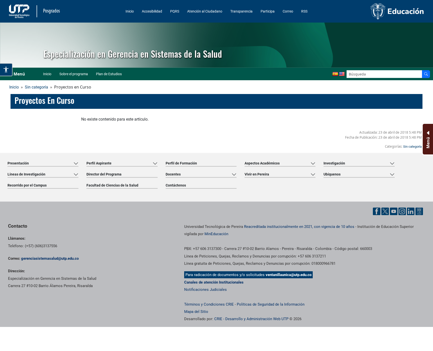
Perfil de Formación (181, 163)
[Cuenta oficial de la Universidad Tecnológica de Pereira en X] (385, 211)
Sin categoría (36, 87)
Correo (288, 11)
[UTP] (20, 11)
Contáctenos (176, 185)
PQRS (174, 11)
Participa (268, 11)
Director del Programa (104, 174)
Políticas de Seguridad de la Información (270, 304)
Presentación (18, 163)
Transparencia (241, 11)
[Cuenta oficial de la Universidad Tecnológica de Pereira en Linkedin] (410, 211)
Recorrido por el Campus (27, 185)
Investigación (334, 163)
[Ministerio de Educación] (376, 11)
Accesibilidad (152, 11)
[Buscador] (426, 74)
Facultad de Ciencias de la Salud (112, 185)
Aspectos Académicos (262, 163)
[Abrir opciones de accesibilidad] (6, 69)
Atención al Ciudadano (204, 11)
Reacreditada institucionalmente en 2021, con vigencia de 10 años (299, 226)
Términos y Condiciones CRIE (209, 304)
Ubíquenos (332, 174)
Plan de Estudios (109, 74)
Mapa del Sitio (196, 311)
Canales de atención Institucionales (214, 282)
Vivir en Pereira (257, 174)
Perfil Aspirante (99, 163)
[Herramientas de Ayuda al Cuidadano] (419, 211)
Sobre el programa (73, 74)
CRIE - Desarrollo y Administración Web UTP (251, 319)
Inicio (130, 11)
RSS (304, 11)
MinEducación (216, 234)
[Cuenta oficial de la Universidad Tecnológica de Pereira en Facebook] (376, 211)
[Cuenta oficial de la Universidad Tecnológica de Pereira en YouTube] (393, 211)
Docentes (173, 174)
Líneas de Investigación (26, 174)
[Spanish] (335, 74)
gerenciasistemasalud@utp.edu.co (50, 258)
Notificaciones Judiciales (205, 289)
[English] (342, 74)
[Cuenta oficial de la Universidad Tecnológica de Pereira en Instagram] (402, 211)
